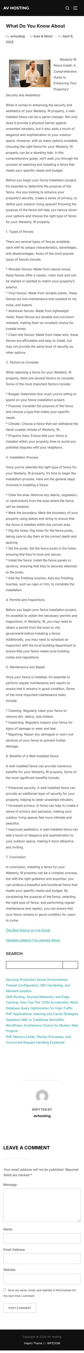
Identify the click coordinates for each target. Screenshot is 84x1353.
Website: (9, 1270)
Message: (10, 1185)
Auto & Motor (43, 36)
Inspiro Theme (33, 1343)
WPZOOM (53, 1343)
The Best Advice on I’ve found (28, 930)
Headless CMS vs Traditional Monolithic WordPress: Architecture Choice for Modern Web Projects (42, 1025)
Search (14, 953)
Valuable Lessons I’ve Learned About (33, 940)
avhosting (18, 36)
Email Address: (14, 1249)
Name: (8, 1229)
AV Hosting (16, 8)
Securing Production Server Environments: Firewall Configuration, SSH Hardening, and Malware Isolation (38, 985)
